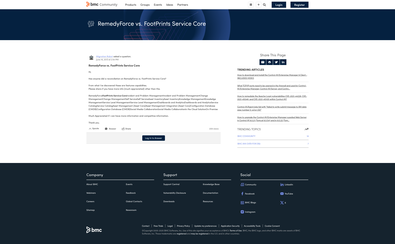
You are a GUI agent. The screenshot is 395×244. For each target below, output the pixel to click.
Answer (112, 128)
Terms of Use (236, 230)
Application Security (230, 225)
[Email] (263, 62)
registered (181, 233)
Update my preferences (205, 225)
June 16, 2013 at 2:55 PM (107, 59)
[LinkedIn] (283, 62)
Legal (170, 225)
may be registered (199, 233)
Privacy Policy (183, 225)
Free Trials (158, 225)
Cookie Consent (272, 225)
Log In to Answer (153, 138)
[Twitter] (276, 62)
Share (128, 128)
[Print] (269, 62)
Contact (145, 225)
